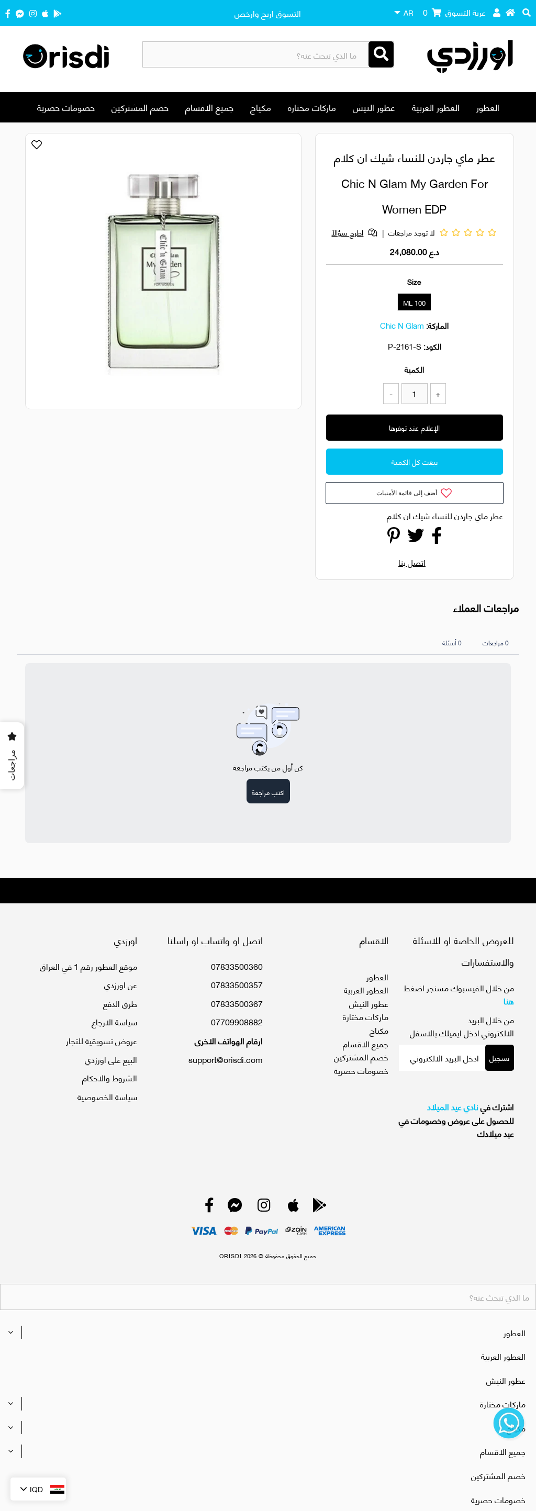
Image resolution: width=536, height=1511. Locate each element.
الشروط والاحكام (109, 1077)
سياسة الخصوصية (107, 1096)
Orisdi (230, 1255)
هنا (509, 1000)
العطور (487, 106)
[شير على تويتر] (415, 537)
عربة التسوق (454, 11)
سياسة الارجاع (114, 1021)
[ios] (45, 12)
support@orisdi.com (225, 1059)
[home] (510, 12)
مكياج (260, 106)
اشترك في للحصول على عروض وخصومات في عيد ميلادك (456, 1120)
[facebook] (7, 12)
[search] (526, 12)
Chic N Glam (402, 325)
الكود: (432, 346)
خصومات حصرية (66, 106)
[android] (57, 12)
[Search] (381, 54)
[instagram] (33, 12)
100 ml (414, 302)
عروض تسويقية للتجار (101, 1040)
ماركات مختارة (312, 106)
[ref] (20, 12)
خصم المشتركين (140, 106)
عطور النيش (374, 106)
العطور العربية (436, 106)
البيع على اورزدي (111, 1059)
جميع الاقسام (209, 106)
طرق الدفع (120, 1003)
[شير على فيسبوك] (436, 537)
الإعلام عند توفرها (414, 427)
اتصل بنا (412, 561)
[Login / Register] (496, 12)
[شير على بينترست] (393, 537)
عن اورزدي (120, 984)
